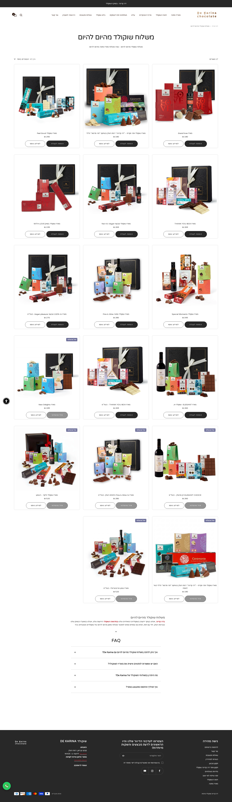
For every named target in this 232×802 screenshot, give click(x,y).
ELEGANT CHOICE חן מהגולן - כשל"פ (185, 495)
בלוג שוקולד (100, 15)
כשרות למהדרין (212, 759)
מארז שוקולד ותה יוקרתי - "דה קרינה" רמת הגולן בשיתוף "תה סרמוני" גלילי (116, 133)
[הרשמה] (123, 756)
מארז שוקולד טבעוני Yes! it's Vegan (116, 224)
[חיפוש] (21, 15)
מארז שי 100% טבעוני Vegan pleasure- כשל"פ (46, 314)
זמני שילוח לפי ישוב (210, 776)
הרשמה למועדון (69, 15)
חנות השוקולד (161, 15)
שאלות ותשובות (85, 15)
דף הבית (215, 26)
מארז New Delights (47, 404)
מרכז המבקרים (145, 15)
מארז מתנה (213, 784)
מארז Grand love (185, 133)
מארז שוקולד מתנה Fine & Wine (116, 314)
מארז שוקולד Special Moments (185, 314)
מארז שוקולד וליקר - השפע (47, 495)
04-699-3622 (80, 760)
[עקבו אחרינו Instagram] (152, 771)
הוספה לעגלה (195, 144)
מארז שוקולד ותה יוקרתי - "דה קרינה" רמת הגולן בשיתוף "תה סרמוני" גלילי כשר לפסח (185, 586)
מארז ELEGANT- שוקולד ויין (185, 404)
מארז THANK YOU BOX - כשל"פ (116, 404)
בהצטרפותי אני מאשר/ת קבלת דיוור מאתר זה (141, 763)
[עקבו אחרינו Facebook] (159, 771)
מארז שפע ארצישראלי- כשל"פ (116, 588)
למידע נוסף (173, 144)
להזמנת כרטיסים (211, 747)
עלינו (133, 15)
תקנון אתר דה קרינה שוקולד (207, 767)
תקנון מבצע (213, 763)
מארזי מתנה (176, 15)
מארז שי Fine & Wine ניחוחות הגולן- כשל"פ (116, 495)
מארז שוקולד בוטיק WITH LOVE (47, 224)
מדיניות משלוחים (211, 771)
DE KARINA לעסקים (118, 15)
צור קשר (54, 15)
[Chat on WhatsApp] (7, 786)
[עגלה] (15, 15)
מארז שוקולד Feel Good (47, 133)
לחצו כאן (83, 754)
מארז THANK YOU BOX (185, 224)
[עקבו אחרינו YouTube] (144, 771)
